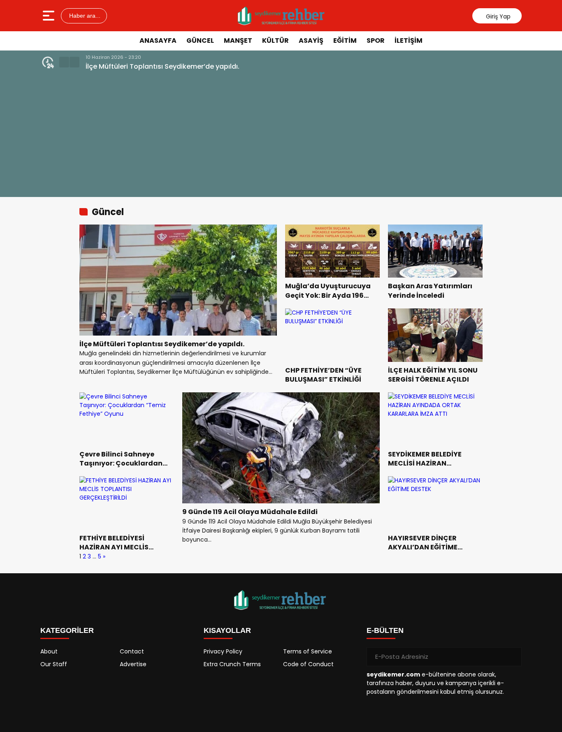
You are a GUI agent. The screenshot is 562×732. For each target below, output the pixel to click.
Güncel (200, 40)
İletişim (409, 40)
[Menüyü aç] (49, 15)
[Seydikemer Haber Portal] (281, 15)
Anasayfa (157, 40)
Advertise (133, 664)
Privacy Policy (223, 651)
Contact (132, 651)
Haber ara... (83, 15)
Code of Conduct (308, 664)
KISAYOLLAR (227, 630)
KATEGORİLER (67, 630)
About (49, 651)
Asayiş (311, 40)
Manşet (238, 40)
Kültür (275, 40)
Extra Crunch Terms (232, 664)
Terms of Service (307, 651)
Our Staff (53, 664)
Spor (376, 40)
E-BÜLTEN (385, 630)
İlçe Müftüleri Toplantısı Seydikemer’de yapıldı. (162, 66)
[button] (64, 62)
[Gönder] (512, 656)
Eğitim (345, 40)
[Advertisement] (281, 133)
